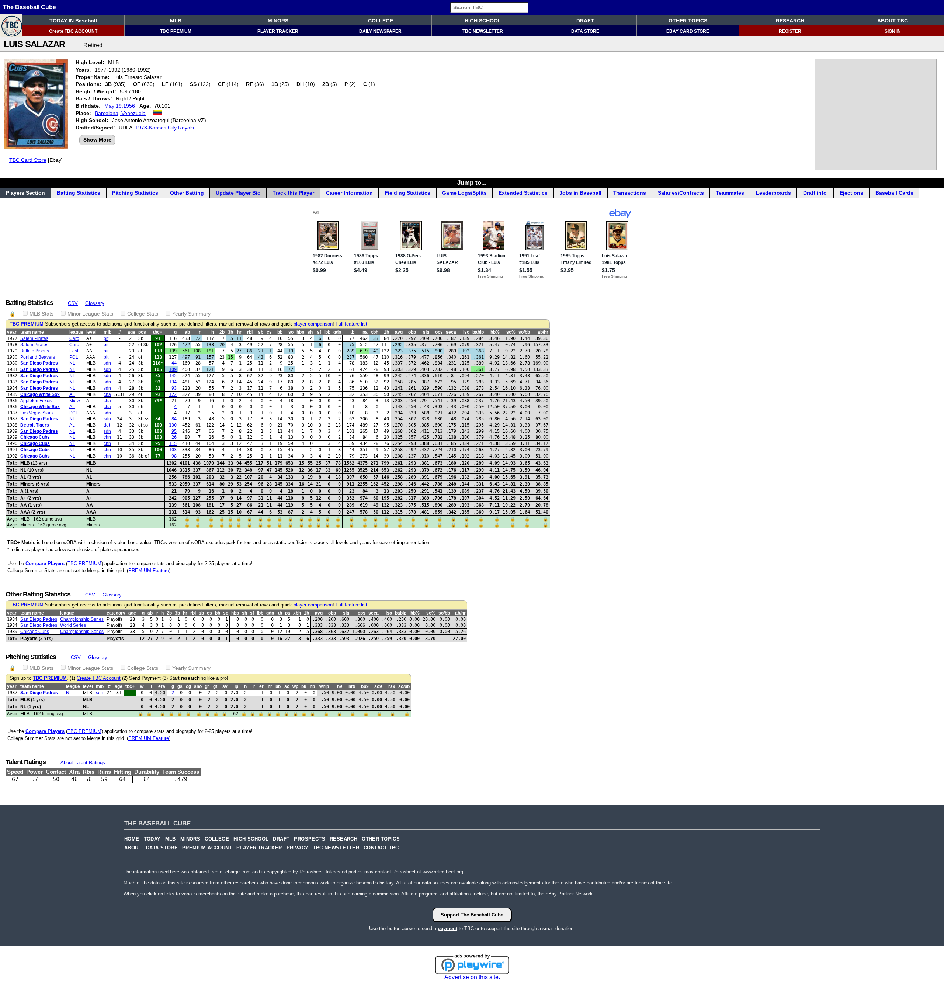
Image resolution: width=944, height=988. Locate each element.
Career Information (349, 193)
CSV (73, 303)
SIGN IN (893, 31)
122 (173, 394)
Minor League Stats (90, 314)
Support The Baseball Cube (472, 915)
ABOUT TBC (892, 21)
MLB (175, 21)
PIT (106, 338)
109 (173, 369)
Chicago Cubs (35, 437)
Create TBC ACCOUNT (73, 31)
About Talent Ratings (82, 762)
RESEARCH (790, 21)
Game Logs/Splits (464, 193)
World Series (73, 625)
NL (72, 363)
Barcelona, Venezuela (120, 113)
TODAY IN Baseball (73, 21)
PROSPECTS (309, 839)
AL (72, 394)
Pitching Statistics (135, 193)
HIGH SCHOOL (483, 21)
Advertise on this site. (472, 977)
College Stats (142, 314)
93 (174, 388)
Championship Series (82, 619)
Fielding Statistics (407, 193)
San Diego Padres (39, 363)
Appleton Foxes (36, 400)
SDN (107, 363)
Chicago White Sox (40, 394)
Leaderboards (773, 193)
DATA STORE (585, 31)
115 (173, 443)
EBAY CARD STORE (687, 31)
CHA (107, 394)
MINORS (278, 21)
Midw (74, 400)
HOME (131, 839)
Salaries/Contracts (681, 193)
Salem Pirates (34, 338)
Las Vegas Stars (36, 412)
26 (174, 437)
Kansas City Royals (171, 128)
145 (173, 375)
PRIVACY (298, 847)
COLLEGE (380, 21)
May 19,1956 (119, 106)
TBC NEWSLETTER (482, 31)
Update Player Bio (238, 193)
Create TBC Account (99, 678)
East (73, 351)
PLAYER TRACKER (277, 31)
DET (107, 425)
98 (174, 456)
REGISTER (790, 31)
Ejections (851, 193)
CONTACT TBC (381, 847)
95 (174, 431)
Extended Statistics (523, 193)
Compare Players (45, 563)
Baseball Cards (894, 193)
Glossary (94, 303)
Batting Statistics (78, 193)
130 (173, 425)
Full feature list (351, 324)
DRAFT (585, 21)
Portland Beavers (37, 357)
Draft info (815, 193)
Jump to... (472, 182)
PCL (73, 357)
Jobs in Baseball (580, 193)
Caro (74, 338)
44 (174, 363)
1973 (141, 128)
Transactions (629, 193)
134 (173, 382)
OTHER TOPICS (688, 21)
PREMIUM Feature (148, 570)
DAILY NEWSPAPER (380, 31)
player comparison (313, 324)
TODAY (152, 839)
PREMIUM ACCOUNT (207, 847)
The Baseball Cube (29, 7)
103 (173, 449)
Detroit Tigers (34, 425)
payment (447, 928)
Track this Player (293, 193)
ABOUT (133, 847)
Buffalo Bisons (34, 351)
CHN (107, 437)
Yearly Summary (191, 314)
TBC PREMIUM (175, 31)
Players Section (25, 193)
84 (174, 418)
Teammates (730, 193)
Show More (97, 140)
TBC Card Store (27, 160)
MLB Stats (41, 314)
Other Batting (187, 193)
